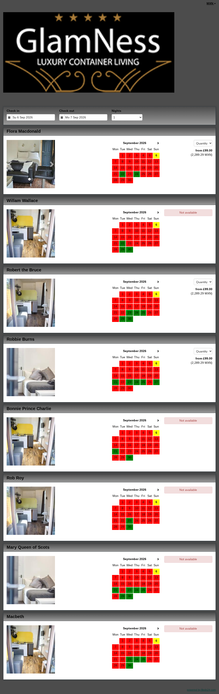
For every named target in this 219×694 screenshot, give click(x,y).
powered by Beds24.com (201, 689)
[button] (10, 164)
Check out (66, 110)
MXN (210, 3)
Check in (13, 110)
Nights (116, 110)
